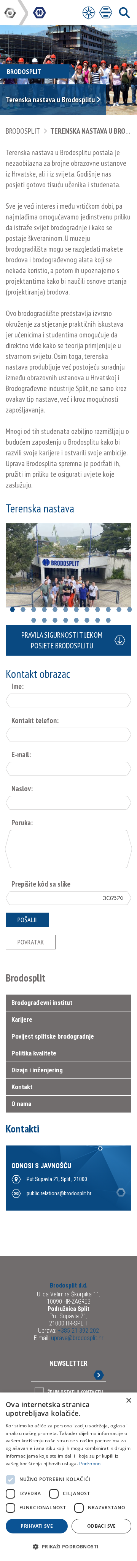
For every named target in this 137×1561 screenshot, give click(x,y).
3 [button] (33, 609)
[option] (68, 565)
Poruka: (22, 823)
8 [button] (86, 609)
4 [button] (44, 609)
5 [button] (55, 609)
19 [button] (97, 620)
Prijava (92, 1375)
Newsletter (68, 1363)
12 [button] (129, 609)
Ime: (17, 686)
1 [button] (12, 609)
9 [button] (97, 609)
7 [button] (76, 609)
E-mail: (21, 754)
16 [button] (65, 620)
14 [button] (44, 620)
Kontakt (21, 1087)
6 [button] (65, 609)
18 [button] (86, 620)
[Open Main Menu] (105, 12)
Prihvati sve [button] (37, 1526)
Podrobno (89, 1463)
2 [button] (23, 609)
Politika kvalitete (33, 1053)
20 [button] (108, 620)
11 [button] (118, 609)
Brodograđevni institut (41, 1002)
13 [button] (33, 620)
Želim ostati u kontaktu (75, 1392)
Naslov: (22, 789)
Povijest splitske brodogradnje (52, 1036)
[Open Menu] (89, 12)
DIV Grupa (11, 12)
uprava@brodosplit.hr (76, 1338)
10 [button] (108, 609)
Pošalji (27, 919)
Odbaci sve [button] (101, 1526)
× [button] (128, 1401)
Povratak (31, 942)
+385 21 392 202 (77, 1330)
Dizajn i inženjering (37, 1070)
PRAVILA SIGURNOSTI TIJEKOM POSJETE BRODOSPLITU (61, 640)
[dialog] (68, 1476)
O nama (21, 1104)
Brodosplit (23, 131)
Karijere (21, 1019)
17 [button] (76, 620)
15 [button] (55, 620)
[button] (68, 1546)
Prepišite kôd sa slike (40, 884)
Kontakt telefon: (35, 720)
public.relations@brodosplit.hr (59, 1193)
